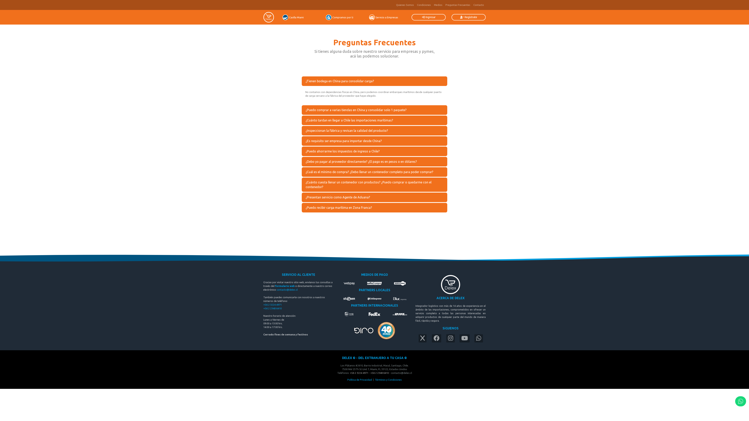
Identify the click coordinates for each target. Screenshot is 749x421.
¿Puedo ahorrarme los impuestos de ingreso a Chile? (343, 151)
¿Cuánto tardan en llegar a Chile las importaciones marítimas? (349, 120)
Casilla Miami (296, 17)
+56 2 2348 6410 (272, 308)
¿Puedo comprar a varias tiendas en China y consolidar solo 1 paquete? (356, 110)
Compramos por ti (342, 17)
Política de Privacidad (359, 379)
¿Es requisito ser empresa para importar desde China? (344, 141)
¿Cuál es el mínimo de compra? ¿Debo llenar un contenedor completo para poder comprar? (369, 172)
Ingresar (431, 17)
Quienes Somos (405, 5)
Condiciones (424, 5)
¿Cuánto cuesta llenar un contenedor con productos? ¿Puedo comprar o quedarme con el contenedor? (368, 184)
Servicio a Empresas (386, 17)
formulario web (285, 286)
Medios (438, 5)
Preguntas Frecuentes (457, 5)
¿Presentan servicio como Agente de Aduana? (338, 197)
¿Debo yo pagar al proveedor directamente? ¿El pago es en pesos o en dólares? (361, 161)
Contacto (478, 5)
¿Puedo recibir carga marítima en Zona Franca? (339, 207)
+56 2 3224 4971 (272, 304)
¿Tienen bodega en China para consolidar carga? (340, 81)
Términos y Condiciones (388, 379)
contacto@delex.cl (287, 289)
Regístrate (471, 17)
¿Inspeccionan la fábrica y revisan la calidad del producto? (347, 130)
